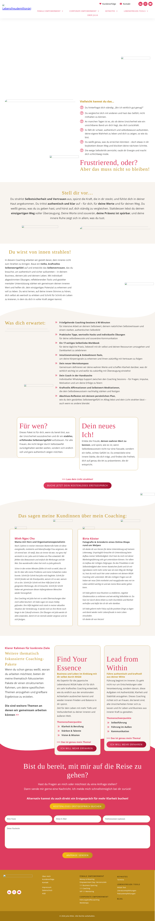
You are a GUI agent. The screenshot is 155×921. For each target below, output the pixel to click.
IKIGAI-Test (121, 887)
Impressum (46, 887)
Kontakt (45, 882)
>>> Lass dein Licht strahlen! (77, 479)
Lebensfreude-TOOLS (128, 884)
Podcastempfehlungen (126, 893)
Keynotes (122, 876)
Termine (120, 879)
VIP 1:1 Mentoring (87, 891)
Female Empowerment (92, 876)
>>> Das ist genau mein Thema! (74, 742)
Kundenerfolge (48, 879)
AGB (44, 893)
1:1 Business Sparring (88, 885)
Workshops (84, 903)
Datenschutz (47, 890)
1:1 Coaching (85, 888)
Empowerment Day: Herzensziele (93, 882)
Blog (120, 899)
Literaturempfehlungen (126, 890)
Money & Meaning (87, 879)
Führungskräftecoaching (89, 900)
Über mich (46, 876)
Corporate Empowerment (94, 897)
